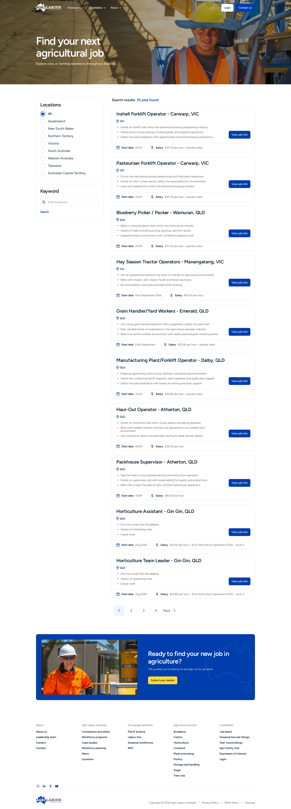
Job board (226, 731)
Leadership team (46, 737)
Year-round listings (231, 742)
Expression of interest (233, 753)
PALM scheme (136, 731)
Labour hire (134, 737)
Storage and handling (187, 764)
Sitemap (250, 802)
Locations (87, 759)
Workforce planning (94, 748)
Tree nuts (179, 775)
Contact (41, 748)
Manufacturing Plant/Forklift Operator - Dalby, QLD (170, 360)
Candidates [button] (95, 7)
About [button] (114, 7)
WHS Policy (232, 802)
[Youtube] (56, 786)
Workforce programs (94, 737)
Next (166, 611)
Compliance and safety (96, 731)
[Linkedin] (44, 786)
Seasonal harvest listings (234, 737)
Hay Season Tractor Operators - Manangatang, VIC (170, 262)
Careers (41, 742)
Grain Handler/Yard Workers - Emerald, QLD (162, 311)
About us (41, 731)
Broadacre (180, 731)
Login (227, 7)
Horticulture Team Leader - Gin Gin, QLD (158, 560)
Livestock (179, 748)
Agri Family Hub (229, 748)
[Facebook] (50, 786)
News (85, 753)
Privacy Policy (210, 802)
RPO (130, 748)
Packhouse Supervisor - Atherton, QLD (156, 462)
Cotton (178, 737)
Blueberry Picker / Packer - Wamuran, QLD (160, 212)
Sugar (177, 770)
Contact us (245, 7)
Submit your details (162, 680)
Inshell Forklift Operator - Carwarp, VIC (157, 114)
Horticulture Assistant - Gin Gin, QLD (155, 511)
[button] (69, 114)
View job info (240, 134)
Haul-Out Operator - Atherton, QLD (153, 409)
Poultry (178, 759)
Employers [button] (74, 7)
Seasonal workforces (140, 742)
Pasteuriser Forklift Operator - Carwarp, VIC (162, 163)
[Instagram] (38, 786)
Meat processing (184, 753)
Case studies (89, 742)
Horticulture (181, 742)
